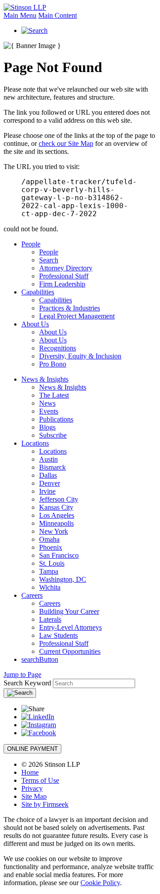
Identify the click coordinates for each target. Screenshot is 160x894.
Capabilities (37, 292)
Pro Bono (52, 364)
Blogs (47, 427)
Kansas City (56, 507)
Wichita (49, 587)
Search (48, 260)
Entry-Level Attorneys (70, 627)
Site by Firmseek (44, 804)
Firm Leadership (62, 284)
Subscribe (53, 435)
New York (53, 531)
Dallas (48, 475)
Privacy (32, 788)
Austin (48, 459)
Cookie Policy (100, 882)
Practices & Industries (69, 308)
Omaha (49, 539)
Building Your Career (69, 611)
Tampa (48, 571)
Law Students (58, 635)
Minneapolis (56, 523)
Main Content (57, 15)
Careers (32, 595)
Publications (56, 419)
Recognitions (57, 348)
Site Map (34, 796)
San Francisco (59, 555)
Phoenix (50, 547)
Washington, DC (62, 579)
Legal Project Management (77, 316)
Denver (49, 483)
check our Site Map (66, 143)
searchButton (39, 659)
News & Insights (44, 379)
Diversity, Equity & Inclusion (80, 356)
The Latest (54, 395)
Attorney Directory (65, 268)
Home (30, 772)
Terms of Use (40, 780)
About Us (35, 324)
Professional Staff (63, 276)
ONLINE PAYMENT (32, 748)
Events (48, 411)
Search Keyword (27, 683)
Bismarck (52, 467)
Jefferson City (58, 499)
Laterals (50, 619)
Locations (35, 443)
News (47, 403)
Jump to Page (22, 674)
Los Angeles (56, 515)
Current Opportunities (69, 651)
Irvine (47, 491)
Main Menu (20, 15)
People (30, 244)
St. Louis (51, 563)
